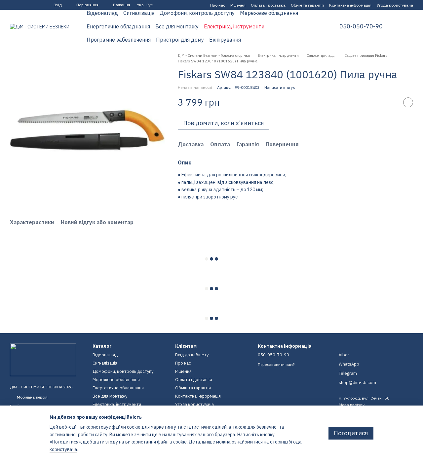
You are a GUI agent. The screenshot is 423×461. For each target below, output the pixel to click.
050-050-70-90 (361, 26)
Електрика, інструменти (234, 26)
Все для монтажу (177, 26)
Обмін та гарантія (307, 5)
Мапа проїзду (352, 404)
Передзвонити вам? (276, 364)
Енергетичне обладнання (118, 26)
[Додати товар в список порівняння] (392, 103)
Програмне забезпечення (119, 39)
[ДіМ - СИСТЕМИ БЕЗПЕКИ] (43, 359)
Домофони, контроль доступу (197, 13)
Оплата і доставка (268, 5)
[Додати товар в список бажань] (408, 103)
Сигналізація (138, 13)
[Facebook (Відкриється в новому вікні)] (12, 5)
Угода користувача (395, 5)
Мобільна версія (32, 397)
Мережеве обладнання (269, 13)
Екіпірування (225, 39)
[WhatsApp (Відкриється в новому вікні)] (36, 5)
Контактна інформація (350, 5)
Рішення (238, 5)
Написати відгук (279, 87)
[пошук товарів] (314, 26)
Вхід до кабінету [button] (192, 355)
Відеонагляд (102, 13)
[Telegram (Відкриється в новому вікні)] (20, 5)
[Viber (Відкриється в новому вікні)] (28, 5)
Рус (149, 5)
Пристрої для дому (180, 39)
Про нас (217, 5)
